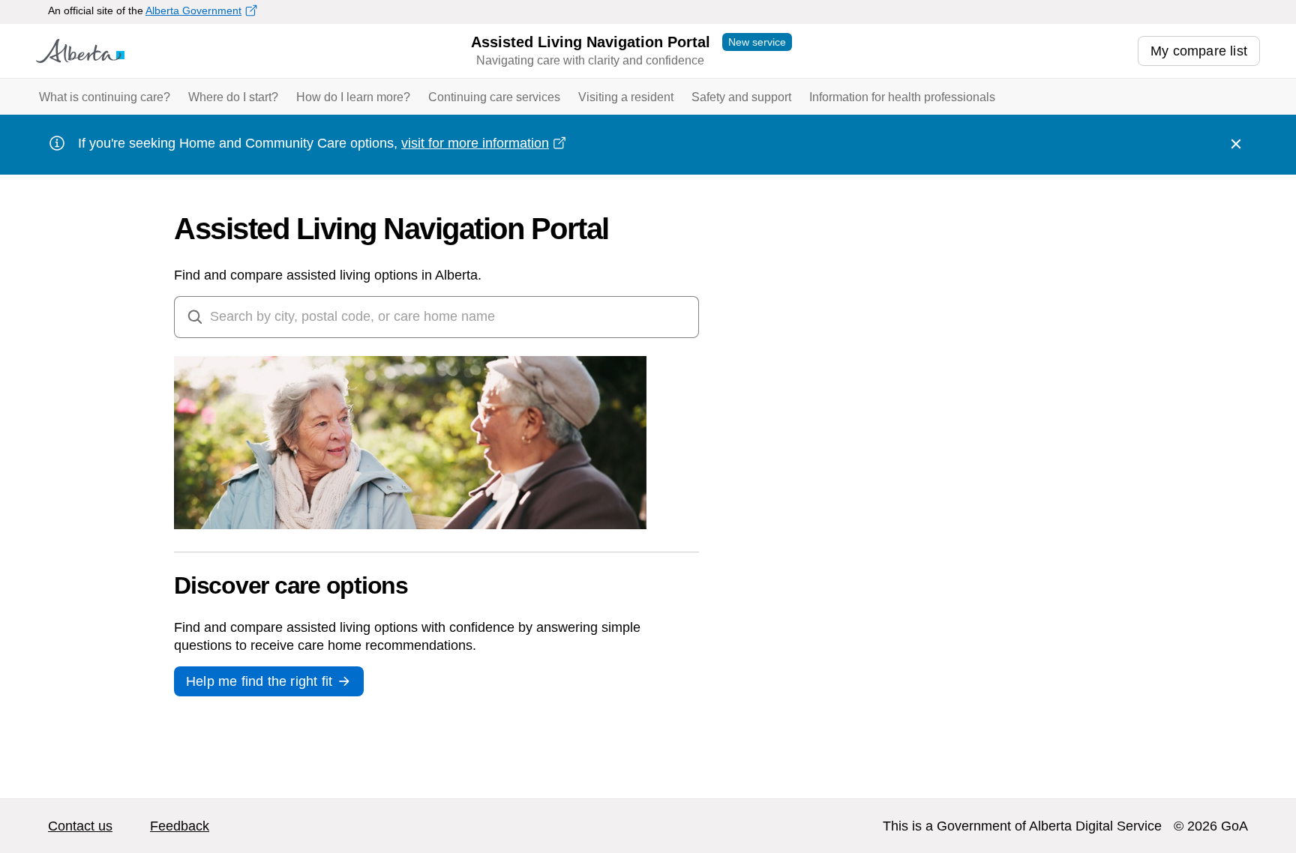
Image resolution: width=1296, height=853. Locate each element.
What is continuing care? (104, 97)
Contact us (80, 826)
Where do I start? (233, 97)
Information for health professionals (902, 97)
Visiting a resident (626, 97)
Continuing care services (494, 97)
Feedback (179, 826)
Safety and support (741, 97)
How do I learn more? (353, 97)
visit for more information (475, 143)
